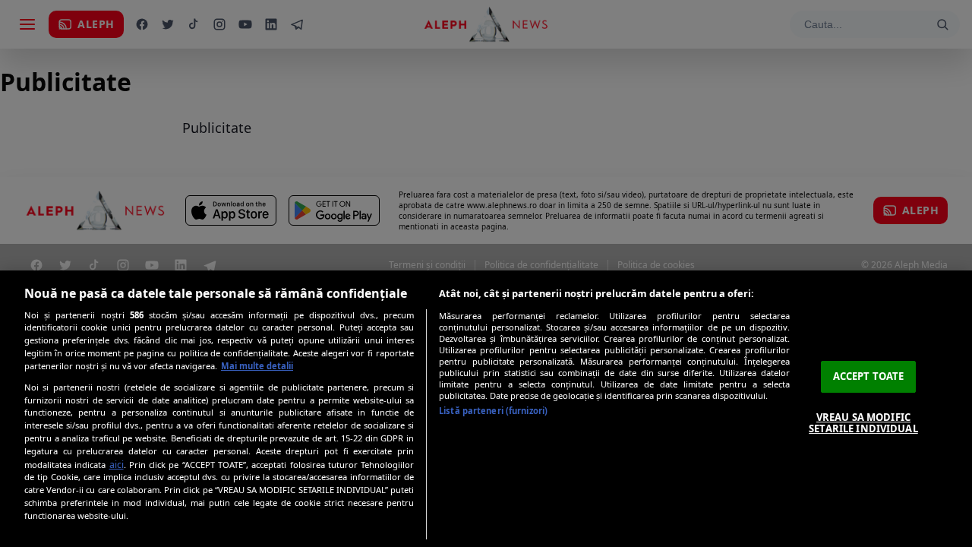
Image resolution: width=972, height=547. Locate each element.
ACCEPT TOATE (868, 376)
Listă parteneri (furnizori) (493, 410)
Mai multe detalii (257, 366)
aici (116, 464)
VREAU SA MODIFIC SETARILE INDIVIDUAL (863, 423)
